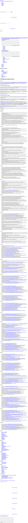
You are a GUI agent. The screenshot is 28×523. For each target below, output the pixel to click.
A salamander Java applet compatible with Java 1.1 (10, 411)
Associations (3, 471)
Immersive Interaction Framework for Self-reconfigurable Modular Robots (15, 279)
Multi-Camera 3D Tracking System (12, 338)
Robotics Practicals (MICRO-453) (14, 82)
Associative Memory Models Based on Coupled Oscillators (10, 398)
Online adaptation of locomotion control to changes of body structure (12, 339)
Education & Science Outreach (5, 449)
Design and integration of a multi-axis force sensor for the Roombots (11, 327)
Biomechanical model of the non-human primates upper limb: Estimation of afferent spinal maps (15, 246)
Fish (4, 38)
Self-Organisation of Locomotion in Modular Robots (11, 418)
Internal (4, 62)
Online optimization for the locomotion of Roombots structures (12, 319)
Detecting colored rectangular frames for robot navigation (11, 295)
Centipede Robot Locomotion (8, 374)
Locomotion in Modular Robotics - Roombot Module (10, 367)
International (3, 447)
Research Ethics (3, 458)
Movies (4, 59)
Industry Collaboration (4, 462)
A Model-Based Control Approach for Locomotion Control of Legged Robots (13, 313)
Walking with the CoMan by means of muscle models (16, 303)
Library (2, 466)
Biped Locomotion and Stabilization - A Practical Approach (13, 355)
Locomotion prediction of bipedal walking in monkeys (11, 336)
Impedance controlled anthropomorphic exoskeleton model (11, 346)
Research (3, 3)
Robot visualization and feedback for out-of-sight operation (14, 213)
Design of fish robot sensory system (10, 400)
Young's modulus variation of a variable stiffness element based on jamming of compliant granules (16, 272)
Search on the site (2, 23)
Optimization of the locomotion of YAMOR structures (11, 298)
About (2, 2)
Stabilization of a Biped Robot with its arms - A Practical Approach (12, 351)
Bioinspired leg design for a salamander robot (11, 314)
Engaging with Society (4, 450)
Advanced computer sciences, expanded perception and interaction (12, 38)
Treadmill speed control (7, 300)
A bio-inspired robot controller (8, 386)
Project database (4, 72)
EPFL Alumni (3, 439)
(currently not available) (7, 245)
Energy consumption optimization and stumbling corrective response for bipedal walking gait (15, 330)
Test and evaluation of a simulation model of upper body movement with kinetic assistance (15, 257)
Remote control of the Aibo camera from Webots (12, 393)
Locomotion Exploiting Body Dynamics (12, 392)
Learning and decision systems (9, 37)
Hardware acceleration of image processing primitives (10, 366)
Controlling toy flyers (8, 326)
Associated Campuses (4, 432)
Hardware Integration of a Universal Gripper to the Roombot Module (13, 267)
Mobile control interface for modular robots (8, 297)
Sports (2, 468)
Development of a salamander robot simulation (10, 426)
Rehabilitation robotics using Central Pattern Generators (12, 347)
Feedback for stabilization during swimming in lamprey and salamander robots (13, 332)
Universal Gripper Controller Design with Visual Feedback (12, 282)
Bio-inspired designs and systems (24, 37)
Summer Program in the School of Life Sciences (7, 102)
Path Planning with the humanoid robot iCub (11, 357)
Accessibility (1, 515)
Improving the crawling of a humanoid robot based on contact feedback (12, 317)
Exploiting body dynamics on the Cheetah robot (11, 356)
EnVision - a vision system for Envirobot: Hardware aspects (11, 248)
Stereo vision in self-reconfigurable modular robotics (10, 256)
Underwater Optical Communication (10, 360)
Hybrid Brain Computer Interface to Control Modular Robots (11, 288)
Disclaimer (4, 515)
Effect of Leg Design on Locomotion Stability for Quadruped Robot (12, 287)
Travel (2, 75)
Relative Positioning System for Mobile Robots (11, 320)
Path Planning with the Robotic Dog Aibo (9, 368)
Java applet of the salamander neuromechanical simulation (12, 427)
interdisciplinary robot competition (10, 83)
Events (2, 470)
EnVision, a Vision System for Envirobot (9, 249)
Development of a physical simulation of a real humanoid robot (12, 401)
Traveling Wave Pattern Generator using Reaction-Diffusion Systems (13, 406)
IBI (3, 37)
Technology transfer (4, 76)
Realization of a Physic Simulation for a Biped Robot (11, 428)
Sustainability (3, 437)
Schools (4, 48)
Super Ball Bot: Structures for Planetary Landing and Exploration (12, 299)
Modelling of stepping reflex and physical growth (11, 254)
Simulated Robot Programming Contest (10, 419)
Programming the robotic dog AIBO (10, 379)
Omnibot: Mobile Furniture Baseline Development (11, 190)
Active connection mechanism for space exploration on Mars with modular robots (14, 275)
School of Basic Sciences (5, 475)
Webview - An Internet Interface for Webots (9, 429)
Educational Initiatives (4, 448)
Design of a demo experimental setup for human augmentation (12, 329)
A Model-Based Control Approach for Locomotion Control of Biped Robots (13, 304)
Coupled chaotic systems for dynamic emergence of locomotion (11, 388)
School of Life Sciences (5, 477)
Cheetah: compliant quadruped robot (10, 365)
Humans (2, 38)
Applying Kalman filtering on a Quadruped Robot (11, 305)
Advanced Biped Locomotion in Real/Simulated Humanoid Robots (12, 324)
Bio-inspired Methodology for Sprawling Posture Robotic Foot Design (12, 286)
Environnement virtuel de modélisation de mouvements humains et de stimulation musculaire (15, 376)
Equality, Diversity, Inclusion (5, 436)
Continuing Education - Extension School (6, 446)
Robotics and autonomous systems (16, 37)
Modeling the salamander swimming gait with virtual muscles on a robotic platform (14, 337)
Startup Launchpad (4, 463)
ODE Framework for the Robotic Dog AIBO (10, 404)
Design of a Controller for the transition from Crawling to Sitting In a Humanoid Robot (16, 375)
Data (2, 433)
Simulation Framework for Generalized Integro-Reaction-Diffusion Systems (13, 405)
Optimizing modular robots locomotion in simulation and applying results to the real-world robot (14, 310)
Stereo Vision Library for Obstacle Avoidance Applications (10, 380)
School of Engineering (5, 476)
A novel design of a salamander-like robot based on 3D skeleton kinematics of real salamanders (17, 323)
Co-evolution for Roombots (7, 344)
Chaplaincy (3, 469)
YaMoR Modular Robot (10, 407)
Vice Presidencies (3, 434)
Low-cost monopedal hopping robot (8, 252)
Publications (4, 58)
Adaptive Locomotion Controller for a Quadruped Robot (11, 363)
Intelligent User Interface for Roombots (9, 296)
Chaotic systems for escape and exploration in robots (10, 364)
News (3, 60)
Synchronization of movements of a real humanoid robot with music (11, 369)
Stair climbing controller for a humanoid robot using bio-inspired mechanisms (13, 255)
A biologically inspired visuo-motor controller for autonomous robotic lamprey (13, 241)
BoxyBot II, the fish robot (9, 343)
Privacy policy (7, 515)
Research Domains (4, 453)
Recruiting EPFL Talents (4, 435)
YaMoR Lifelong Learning (7, 383)
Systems (5, 37)
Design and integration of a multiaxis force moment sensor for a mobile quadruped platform (15, 328)
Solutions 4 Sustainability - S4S (5, 455)
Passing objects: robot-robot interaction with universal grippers (12, 270)
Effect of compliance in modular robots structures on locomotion (11, 278)
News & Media (3, 438)
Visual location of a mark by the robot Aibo (10, 370)
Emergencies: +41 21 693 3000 (8, 480)
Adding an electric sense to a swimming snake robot (11, 354)
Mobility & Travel (4, 472)
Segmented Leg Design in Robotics (9, 349)
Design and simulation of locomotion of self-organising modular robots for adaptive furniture (17, 389)
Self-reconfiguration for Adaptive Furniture (9, 359)
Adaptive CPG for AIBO (8, 397)
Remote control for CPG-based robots (10, 281)
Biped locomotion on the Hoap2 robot (10, 373)
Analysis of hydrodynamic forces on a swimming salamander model (12, 424)
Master (2, 444)
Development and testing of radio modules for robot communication (11, 263)
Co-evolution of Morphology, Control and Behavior (10, 325)
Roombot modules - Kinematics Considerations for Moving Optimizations (13, 358)
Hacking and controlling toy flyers (10, 334)
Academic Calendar (4, 442)
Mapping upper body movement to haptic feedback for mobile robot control (13, 253)
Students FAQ (4, 73)
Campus (2, 5)
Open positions (4, 61)
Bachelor (3, 443)
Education (4, 46)
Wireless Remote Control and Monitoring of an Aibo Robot (10, 421)
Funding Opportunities (4, 456)
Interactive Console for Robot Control (9, 268)
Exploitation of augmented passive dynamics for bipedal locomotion (18, 315)
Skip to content (2, 0)
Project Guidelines (22, 93)
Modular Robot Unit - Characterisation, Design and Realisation (12, 416)
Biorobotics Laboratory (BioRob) (5, 50)
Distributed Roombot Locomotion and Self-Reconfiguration (12, 345)
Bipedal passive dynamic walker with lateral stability (11, 247)
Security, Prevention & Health (5, 467)
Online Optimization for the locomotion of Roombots (11, 318)
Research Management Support (5, 457)
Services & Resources (2, 480)
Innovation (3, 4)
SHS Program (3, 445)
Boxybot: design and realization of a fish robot (10, 399)
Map (14, 480)
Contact (13, 480)
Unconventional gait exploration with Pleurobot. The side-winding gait (12, 292)
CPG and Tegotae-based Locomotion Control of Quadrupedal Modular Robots (13, 262)
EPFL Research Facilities (4, 454)
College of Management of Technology (7, 478)
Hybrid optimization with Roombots (9, 306)
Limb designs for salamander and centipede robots (10, 335)
